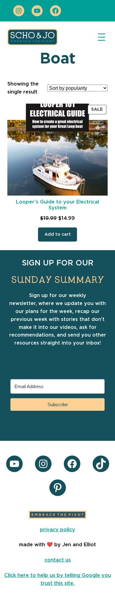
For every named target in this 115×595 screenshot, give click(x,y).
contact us (57, 560)
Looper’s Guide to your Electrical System (57, 205)
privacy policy (57, 529)
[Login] (91, 10)
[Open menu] (101, 37)
